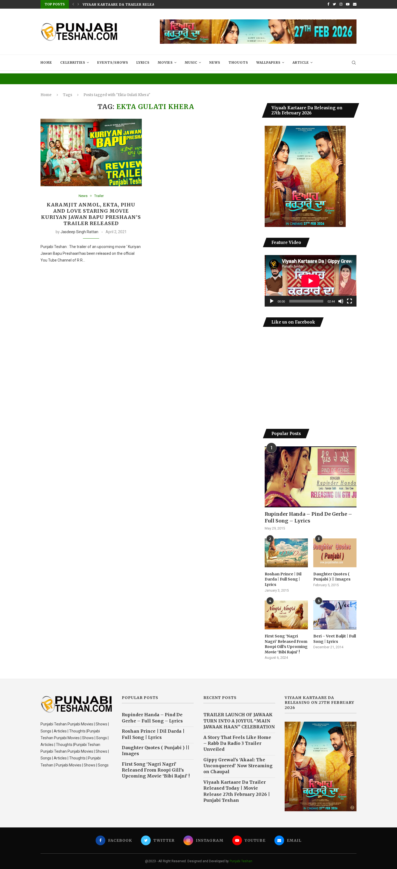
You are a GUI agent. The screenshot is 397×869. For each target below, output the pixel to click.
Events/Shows (112, 62)
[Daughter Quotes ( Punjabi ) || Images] (334, 552)
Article (300, 62)
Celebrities (72, 62)
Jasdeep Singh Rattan (79, 232)
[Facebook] (328, 4)
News (214, 62)
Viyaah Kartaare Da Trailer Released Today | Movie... (140, 4)
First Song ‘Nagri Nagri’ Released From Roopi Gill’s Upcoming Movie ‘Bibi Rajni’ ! (286, 644)
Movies (165, 62)
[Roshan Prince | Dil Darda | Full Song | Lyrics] (286, 552)
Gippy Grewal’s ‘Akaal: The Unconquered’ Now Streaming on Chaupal (237, 766)
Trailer (99, 196)
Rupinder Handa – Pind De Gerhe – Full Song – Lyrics (308, 517)
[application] (310, 281)
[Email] (354, 4)
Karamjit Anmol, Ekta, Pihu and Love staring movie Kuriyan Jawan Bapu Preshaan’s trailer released (91, 214)
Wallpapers (268, 62)
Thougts (238, 62)
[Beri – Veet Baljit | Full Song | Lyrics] (334, 614)
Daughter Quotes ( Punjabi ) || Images (332, 577)
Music (191, 62)
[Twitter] (334, 4)
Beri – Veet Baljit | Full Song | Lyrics (334, 639)
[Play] (271, 301)
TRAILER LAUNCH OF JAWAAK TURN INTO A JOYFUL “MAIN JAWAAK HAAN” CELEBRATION (239, 720)
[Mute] (341, 301)
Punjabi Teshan (241, 861)
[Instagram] (340, 4)
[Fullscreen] (349, 301)
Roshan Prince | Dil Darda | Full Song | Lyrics (283, 579)
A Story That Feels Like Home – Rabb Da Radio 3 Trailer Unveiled (237, 743)
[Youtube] (347, 4)
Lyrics (143, 62)
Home (46, 62)
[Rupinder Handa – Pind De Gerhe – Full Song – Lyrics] (310, 477)
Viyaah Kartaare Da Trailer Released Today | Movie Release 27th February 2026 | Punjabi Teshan (236, 791)
